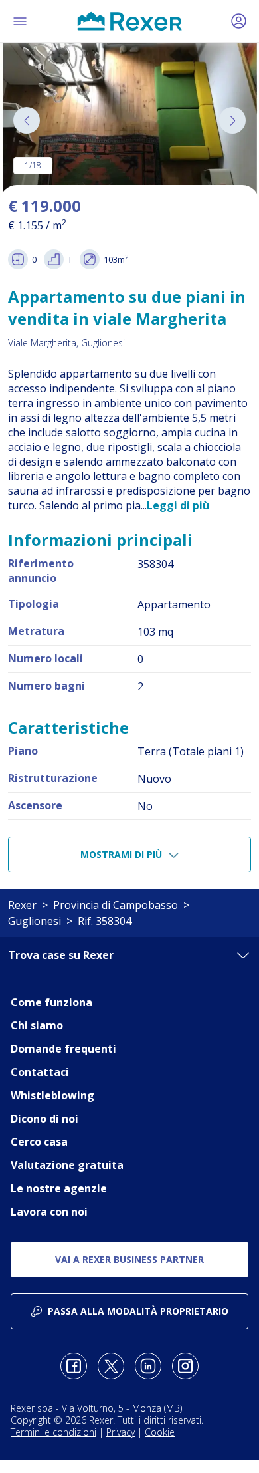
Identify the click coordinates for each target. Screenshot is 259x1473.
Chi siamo (37, 1025)
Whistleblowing (52, 1095)
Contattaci (40, 1072)
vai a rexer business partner (129, 1259)
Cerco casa (39, 1142)
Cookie (160, 1432)
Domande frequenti (63, 1048)
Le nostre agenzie (59, 1188)
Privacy (120, 1432)
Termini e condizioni (53, 1432)
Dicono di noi (44, 1118)
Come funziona (51, 1002)
